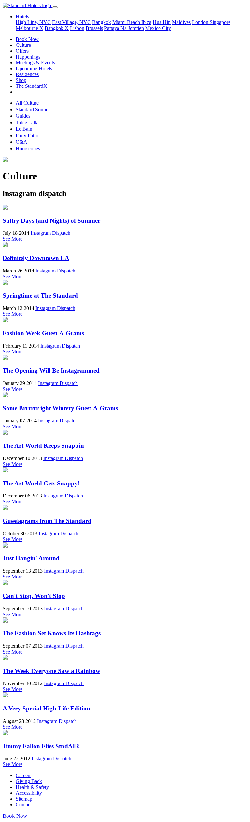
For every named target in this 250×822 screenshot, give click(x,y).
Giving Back (29, 781)
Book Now (27, 39)
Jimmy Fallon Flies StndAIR (41, 746)
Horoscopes (28, 148)
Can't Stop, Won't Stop (34, 595)
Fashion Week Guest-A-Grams (43, 333)
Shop (21, 80)
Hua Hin (162, 22)
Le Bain (24, 129)
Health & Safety (32, 787)
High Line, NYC (33, 22)
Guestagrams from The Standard (47, 520)
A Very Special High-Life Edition (46, 708)
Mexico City (158, 28)
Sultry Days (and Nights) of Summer (51, 220)
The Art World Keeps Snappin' (44, 445)
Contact (24, 804)
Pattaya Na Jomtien (124, 28)
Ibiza (146, 22)
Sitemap (24, 799)
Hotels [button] (22, 16)
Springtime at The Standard (40, 295)
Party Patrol (28, 135)
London (201, 22)
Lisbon (77, 28)
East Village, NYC (71, 22)
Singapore (220, 22)
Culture (23, 45)
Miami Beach (126, 22)
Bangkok (101, 22)
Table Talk (26, 122)
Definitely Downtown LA (36, 258)
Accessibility (29, 793)
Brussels (94, 28)
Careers (23, 775)
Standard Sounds (33, 109)
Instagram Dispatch (50, 233)
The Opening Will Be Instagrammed (51, 370)
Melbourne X (29, 28)
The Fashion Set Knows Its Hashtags (52, 633)
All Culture (27, 103)
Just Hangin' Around (31, 558)
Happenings (28, 57)
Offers (22, 51)
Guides (23, 116)
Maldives (181, 22)
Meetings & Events (35, 62)
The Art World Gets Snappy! (41, 483)
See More (12, 239)
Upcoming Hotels (34, 68)
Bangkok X (57, 28)
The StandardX (31, 86)
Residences (27, 74)
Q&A (21, 142)
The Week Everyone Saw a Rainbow (51, 671)
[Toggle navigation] (55, 7)
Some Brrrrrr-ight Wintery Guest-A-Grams (60, 408)
